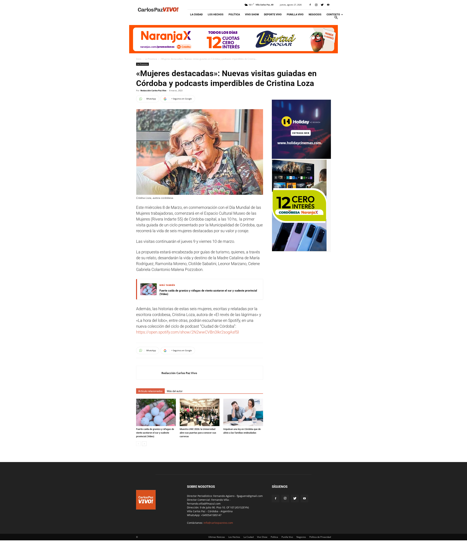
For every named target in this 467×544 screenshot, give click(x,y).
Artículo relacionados (150, 391)
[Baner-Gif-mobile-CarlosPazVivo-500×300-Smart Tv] (299, 250)
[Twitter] (322, 4)
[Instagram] (316, 4)
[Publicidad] (233, 39)
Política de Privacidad (320, 537)
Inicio (138, 58)
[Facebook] (310, 4)
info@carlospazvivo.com (218, 522)
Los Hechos (215, 14)
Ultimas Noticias (216, 537)
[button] (336, 18)
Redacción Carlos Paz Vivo (153, 90)
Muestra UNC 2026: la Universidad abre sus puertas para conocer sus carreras (198, 433)
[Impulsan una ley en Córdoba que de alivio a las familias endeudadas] (243, 412)
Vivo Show (252, 14)
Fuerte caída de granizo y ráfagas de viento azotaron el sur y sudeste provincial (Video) (208, 292)
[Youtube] (328, 4)
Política (234, 14)
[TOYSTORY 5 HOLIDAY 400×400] (301, 158)
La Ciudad (196, 14)
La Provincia (151, 58)
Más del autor (175, 391)
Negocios (315, 14)
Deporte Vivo (273, 14)
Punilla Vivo (295, 14)
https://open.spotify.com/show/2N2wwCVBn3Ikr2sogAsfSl (187, 332)
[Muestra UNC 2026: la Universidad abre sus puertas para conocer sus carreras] (199, 412)
